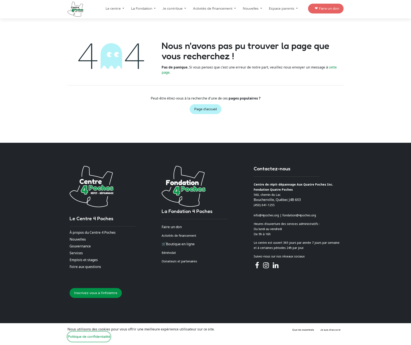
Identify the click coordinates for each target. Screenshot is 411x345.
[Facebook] (257, 265)
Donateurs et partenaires (179, 261)
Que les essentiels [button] (303, 329)
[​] (266, 265)
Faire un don (329, 8)
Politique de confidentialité (89, 337)
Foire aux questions (85, 266)
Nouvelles (78, 239)
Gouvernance (80, 246)
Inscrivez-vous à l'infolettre (95, 293)
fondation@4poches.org (299, 215)
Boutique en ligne (180, 244)
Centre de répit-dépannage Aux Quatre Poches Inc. (293, 184)
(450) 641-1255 (264, 205)
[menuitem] (115, 8)
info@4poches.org (266, 215)
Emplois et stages (84, 259)
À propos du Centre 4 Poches (93, 232)
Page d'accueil (205, 109)
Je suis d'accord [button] (330, 329)
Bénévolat (169, 253)
